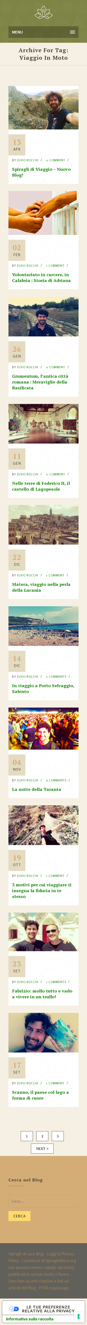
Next (40, 1148)
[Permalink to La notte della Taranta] (43, 748)
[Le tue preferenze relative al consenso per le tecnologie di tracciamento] (78, 1316)
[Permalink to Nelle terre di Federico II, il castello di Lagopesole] (43, 442)
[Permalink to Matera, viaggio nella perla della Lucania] (43, 543)
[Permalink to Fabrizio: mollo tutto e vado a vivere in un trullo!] (43, 949)
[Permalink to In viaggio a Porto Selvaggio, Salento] (43, 644)
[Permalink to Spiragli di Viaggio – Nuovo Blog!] (43, 127)
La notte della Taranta (36, 789)
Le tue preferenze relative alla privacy (48, 1309)
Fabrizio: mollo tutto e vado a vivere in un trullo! (42, 994)
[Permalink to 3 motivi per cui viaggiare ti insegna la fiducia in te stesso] (43, 843)
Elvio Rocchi (27, 160)
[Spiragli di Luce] (44, 12)
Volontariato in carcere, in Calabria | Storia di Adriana (41, 277)
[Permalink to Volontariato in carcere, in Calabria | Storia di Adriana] (43, 233)
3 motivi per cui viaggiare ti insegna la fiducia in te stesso (42, 890)
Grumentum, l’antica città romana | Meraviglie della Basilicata (40, 382)
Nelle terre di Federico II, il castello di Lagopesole (41, 486)
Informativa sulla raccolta (29, 1318)
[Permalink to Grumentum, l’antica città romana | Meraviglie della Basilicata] (43, 334)
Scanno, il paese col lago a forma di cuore (40, 1095)
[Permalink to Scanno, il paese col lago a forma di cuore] (43, 1050)
